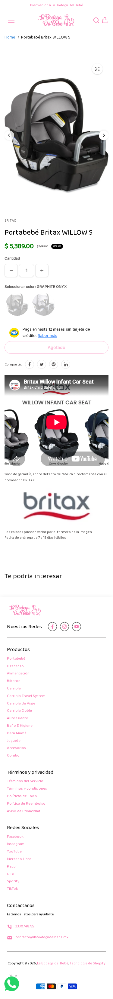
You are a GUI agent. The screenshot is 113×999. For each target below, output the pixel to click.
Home (10, 37)
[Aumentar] (42, 270)
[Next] (103, 135)
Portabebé (16, 659)
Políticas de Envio (22, 796)
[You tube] (76, 626)
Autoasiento (17, 718)
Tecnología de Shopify (87, 963)
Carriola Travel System (26, 696)
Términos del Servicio (25, 781)
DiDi (10, 874)
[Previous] (9, 135)
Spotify (13, 881)
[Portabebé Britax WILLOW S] (97, 69)
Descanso (15, 666)
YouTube (14, 852)
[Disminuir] (11, 270)
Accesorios (16, 748)
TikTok (12, 889)
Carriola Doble (19, 711)
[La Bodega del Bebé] (56, 20)
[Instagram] (64, 626)
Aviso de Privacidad (23, 811)
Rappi (12, 867)
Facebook (15, 837)
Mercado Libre (19, 859)
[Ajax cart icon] (104, 20)
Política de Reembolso (26, 804)
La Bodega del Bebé (52, 963)
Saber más (47, 335)
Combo (13, 756)
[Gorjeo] (41, 364)
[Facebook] (29, 364)
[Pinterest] (53, 364)
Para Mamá (17, 733)
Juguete (13, 741)
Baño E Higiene (20, 726)
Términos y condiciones (27, 789)
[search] (96, 20)
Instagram (15, 844)
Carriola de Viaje (21, 704)
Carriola (14, 689)
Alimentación (18, 674)
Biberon (13, 681)
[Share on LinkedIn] (65, 364)
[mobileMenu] (11, 20)
